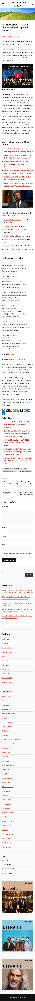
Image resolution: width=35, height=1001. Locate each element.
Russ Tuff (4, 817)
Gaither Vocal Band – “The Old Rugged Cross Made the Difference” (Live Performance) (17, 483)
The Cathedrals (6, 825)
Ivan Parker (5, 761)
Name (4, 527)
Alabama (4, 701)
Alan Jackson (6, 705)
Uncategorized (6, 838)
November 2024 (7, 682)
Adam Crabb (6, 696)
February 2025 (6, 669)
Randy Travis (6, 808)
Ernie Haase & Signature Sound (11, 739)
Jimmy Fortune (6, 774)
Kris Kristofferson (7, 787)
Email (4, 536)
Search (4, 572)
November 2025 (7, 652)
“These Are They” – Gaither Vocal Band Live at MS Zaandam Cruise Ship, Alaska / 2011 (18, 461)
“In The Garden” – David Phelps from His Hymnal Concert (15, 27)
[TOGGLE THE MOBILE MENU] (3, 4)
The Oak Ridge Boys (8, 834)
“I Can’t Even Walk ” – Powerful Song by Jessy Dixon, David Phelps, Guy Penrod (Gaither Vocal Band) (18, 452)
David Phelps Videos (20, 468)
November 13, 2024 (14, 36)
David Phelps (7, 468)
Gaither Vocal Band (25, 471)
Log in (6, 860)
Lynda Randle (6, 791)
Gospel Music (6, 752)
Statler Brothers (7, 821)
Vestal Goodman (7, 842)
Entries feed (7, 864)
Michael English (6, 804)
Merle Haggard (6, 799)
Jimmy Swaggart (7, 778)
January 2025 (6, 673)
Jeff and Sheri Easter (8, 765)
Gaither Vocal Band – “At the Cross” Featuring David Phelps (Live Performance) (16, 164)
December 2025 (7, 648)
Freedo (6, 236)
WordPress (21, 997)
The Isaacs (5, 830)
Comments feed (9, 869)
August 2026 (6, 639)
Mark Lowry (5, 795)
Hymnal (6, 246)
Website (4, 544)
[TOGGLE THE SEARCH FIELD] (32, 4)
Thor (3, 36)
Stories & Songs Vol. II (11, 226)
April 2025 (5, 660)
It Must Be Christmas (11, 230)
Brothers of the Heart (8, 713)
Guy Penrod (5, 756)
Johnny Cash (6, 782)
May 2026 (5, 643)
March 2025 (5, 665)
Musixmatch (11, 354)
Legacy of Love (9, 249)
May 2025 (5, 656)
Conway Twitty (6, 726)
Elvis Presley (6, 735)
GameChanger (8, 239)
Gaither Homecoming (9, 471)
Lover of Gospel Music (17, 4)
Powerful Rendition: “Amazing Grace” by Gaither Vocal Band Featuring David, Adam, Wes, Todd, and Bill (18, 434)
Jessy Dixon (5, 769)
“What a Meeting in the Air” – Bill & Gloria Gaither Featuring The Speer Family (16, 443)
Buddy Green (6, 718)
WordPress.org (8, 873)
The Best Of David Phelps (12, 220)
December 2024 (7, 678)
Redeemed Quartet (8, 812)
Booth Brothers (6, 709)
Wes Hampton (6, 847)
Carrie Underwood (7, 722)
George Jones (6, 748)
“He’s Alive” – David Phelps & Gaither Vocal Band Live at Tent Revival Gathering (17, 425)
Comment (6, 507)
